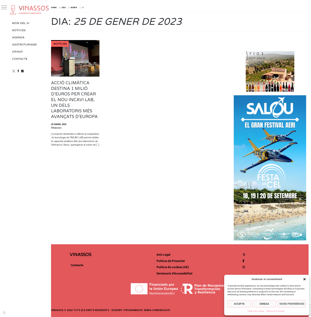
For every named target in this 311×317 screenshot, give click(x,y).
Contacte (20, 59)
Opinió (17, 51)
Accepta (239, 303)
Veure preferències (291, 303)
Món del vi (20, 23)
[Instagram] (22, 71)
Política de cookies (256, 311)
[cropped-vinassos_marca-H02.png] (29, 10)
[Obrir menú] (4, 8)
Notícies (19, 30)
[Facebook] (18, 71)
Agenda (18, 37)
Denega (264, 303)
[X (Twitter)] (13, 71)
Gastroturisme (24, 44)
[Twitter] (243, 254)
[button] (304, 279)
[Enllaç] (75, 75)
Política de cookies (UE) (173, 267)
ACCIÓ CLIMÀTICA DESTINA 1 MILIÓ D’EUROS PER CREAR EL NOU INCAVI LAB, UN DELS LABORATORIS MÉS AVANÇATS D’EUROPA (74, 99)
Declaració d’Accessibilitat (174, 273)
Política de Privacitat (275, 311)
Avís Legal (163, 254)
